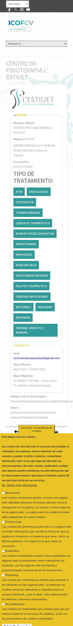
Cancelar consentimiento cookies (37, 423)
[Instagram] (22, 9)
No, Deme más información (19, 479)
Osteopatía (25, 202)
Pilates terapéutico (31, 286)
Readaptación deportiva (35, 233)
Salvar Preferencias (17, 620)
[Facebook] (9, 9)
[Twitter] (15, 9)
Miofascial (24, 254)
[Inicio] (34, 25)
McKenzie (23, 317)
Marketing (11, 569)
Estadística (12, 544)
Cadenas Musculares (32, 296)
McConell (23, 307)
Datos (21, 115)
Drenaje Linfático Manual (29, 330)
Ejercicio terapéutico (33, 223)
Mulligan (45, 307)
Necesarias (12, 486)
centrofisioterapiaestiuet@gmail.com (36, 358)
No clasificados (15, 598)
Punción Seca (26, 265)
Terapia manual (28, 213)
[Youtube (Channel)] (28, 9)
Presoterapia (26, 244)
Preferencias (13, 515)
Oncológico (38, 192)
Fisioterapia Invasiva (32, 275)
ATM (19, 192)
